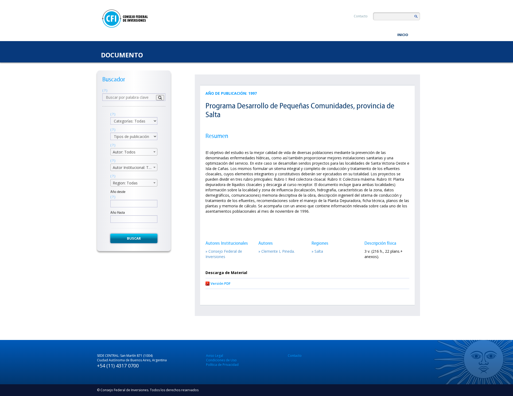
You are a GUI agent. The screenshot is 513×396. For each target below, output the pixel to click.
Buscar (134, 238)
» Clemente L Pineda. (276, 251)
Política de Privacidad (222, 364)
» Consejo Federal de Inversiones (223, 254)
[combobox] (133, 152)
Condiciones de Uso (221, 360)
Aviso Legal (214, 355)
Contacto (361, 16)
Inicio (402, 34)
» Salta (317, 251)
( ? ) (104, 90)
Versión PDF (221, 283)
